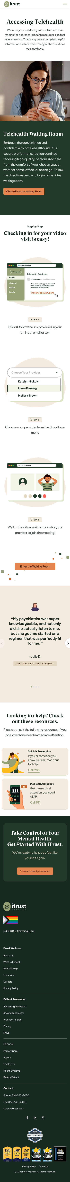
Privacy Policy (29, 1166)
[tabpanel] (35, 636)
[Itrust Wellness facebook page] (27, 1118)
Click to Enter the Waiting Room (23, 191)
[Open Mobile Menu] (64, 4)
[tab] (33, 687)
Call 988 (34, 770)
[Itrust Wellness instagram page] (43, 1118)
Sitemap (44, 1166)
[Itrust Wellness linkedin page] (35, 1118)
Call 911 (35, 802)
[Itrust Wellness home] (12, 4)
